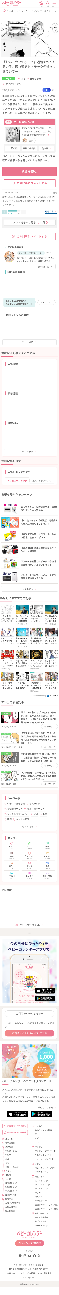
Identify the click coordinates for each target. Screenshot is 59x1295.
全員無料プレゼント (43, 1155)
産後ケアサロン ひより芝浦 (44, 1208)
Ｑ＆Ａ (8, 1171)
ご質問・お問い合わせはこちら (29, 1033)
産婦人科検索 (11, 1206)
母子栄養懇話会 (41, 1225)
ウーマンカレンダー (43, 1184)
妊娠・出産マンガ (16, 803)
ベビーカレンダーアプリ (44, 1167)
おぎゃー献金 (40, 1221)
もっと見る (27, 342)
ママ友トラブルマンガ (18, 814)
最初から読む (29, 148)
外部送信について (40, 1269)
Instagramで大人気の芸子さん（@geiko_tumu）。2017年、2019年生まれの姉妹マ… (37, 131)
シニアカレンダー (42, 1188)
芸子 (23, 78)
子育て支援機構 (41, 1217)
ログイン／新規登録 (29, 1243)
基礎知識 (9, 1146)
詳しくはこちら (45, 1107)
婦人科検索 (10, 1210)
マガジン (38, 1138)
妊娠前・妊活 (11, 1151)
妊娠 (36, 814)
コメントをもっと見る (28, 222)
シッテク (38, 1192)
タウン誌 (38, 1142)
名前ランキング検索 (43, 1130)
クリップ (47, 302)
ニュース (13, 10)
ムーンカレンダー (42, 1180)
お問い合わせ (28, 1277)
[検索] (48, 4)
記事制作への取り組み (16, 1126)
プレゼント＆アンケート (44, 1151)
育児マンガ (35, 78)
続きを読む (29, 171)
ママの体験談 (22, 819)
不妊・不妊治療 (12, 1166)
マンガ (24, 10)
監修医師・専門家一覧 (16, 1132)
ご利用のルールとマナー (29, 1013)
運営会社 (39, 1264)
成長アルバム (11, 1195)
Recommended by (39, 695)
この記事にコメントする (32, 183)
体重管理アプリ (41, 1171)
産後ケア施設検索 (12, 1202)
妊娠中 (8, 1155)
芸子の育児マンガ (14, 84)
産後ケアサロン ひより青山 (44, 1204)
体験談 (8, 1175)
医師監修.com (41, 1200)
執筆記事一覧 (43, 266)
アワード (38, 1134)
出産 (44, 814)
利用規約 (47, 1273)
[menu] (54, 4)
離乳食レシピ (11, 1182)
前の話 (14, 148)
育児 (7, 1162)
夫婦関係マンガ (15, 809)
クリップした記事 (30, 925)
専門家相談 (10, 1142)
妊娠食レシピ (11, 1186)
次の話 (45, 148)
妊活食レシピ (11, 1191)
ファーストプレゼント (44, 1159)
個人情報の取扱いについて (20, 1269)
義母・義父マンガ (36, 809)
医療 (9, 819)
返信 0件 (49, 211)
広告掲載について (34, 1273)
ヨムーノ (38, 1196)
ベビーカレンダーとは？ (24, 1264)
